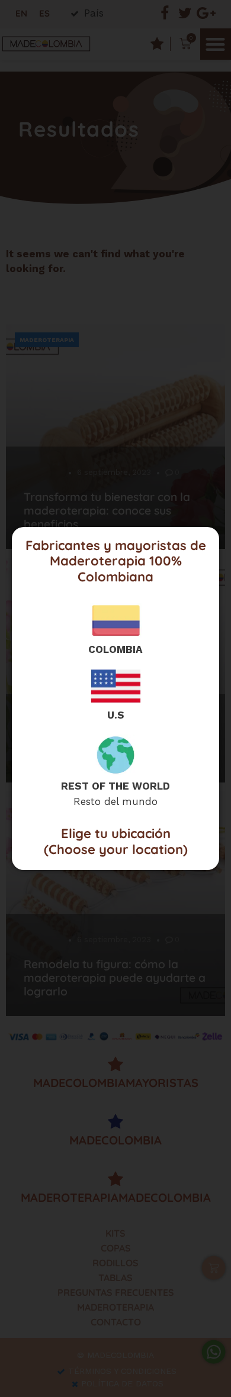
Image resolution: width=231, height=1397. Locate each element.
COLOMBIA (115, 649)
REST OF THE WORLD (115, 786)
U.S (115, 715)
